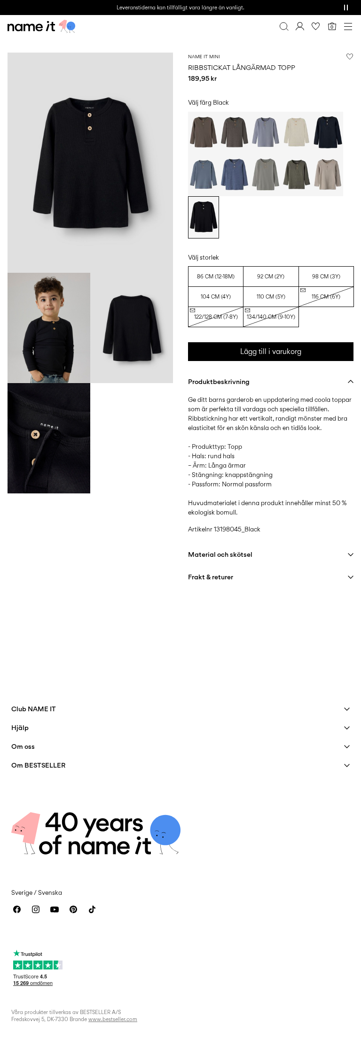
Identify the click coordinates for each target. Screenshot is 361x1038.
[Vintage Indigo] (234, 175)
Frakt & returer (210, 577)
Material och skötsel (220, 554)
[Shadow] (265, 175)
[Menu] (347, 26)
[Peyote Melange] (296, 133)
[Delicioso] (234, 133)
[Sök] (284, 26)
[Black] (203, 217)
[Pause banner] (345, 7)
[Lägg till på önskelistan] (349, 56)
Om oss (23, 746)
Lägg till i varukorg (270, 351)
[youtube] (54, 909)
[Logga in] (300, 26)
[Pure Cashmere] (327, 175)
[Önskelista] (316, 26)
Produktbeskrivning (219, 381)
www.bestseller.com (112, 1019)
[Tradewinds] (265, 133)
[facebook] (17, 909)
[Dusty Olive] (296, 175)
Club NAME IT (33, 709)
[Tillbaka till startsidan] (41, 26)
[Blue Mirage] (203, 175)
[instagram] (35, 909)
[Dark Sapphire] (327, 133)
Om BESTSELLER (38, 765)
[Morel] (203, 133)
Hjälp (20, 727)
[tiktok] (92, 909)
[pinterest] (73, 909)
